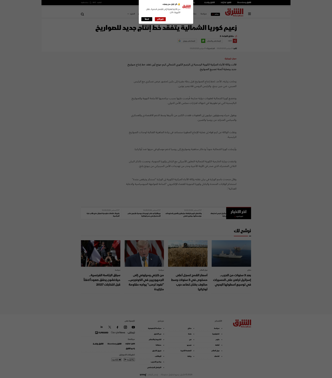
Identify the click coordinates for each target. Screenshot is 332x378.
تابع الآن (160, 19)
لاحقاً (147, 19)
